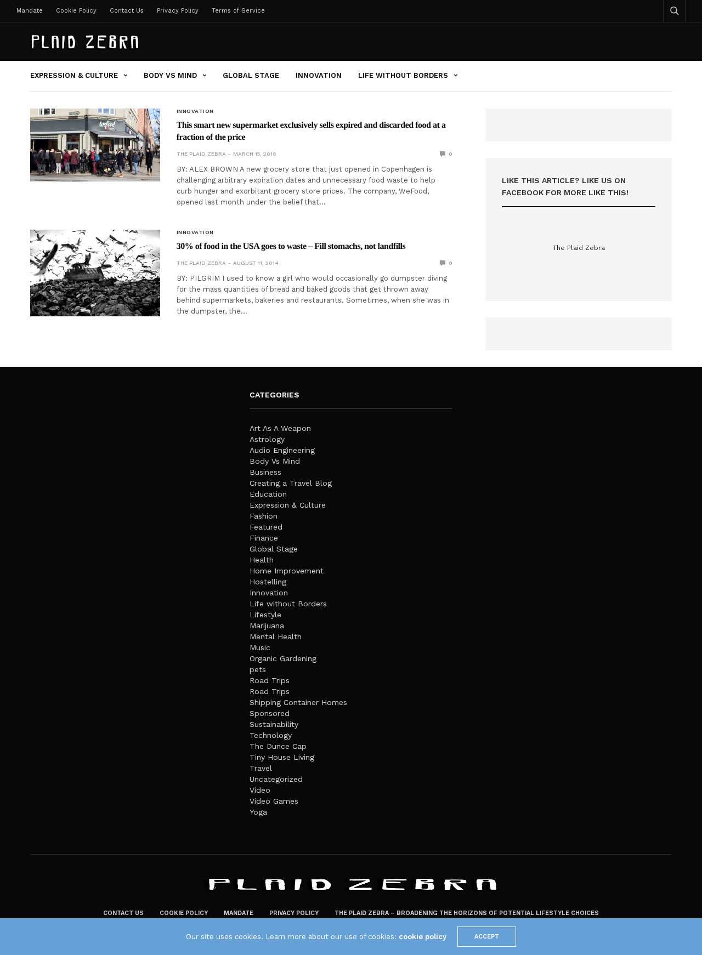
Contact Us (127, 10)
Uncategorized (276, 779)
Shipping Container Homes (298, 702)
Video (260, 790)
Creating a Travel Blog (291, 483)
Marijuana (267, 625)
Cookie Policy (76, 10)
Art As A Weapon (280, 428)
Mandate (29, 10)
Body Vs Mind (170, 75)
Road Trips (270, 680)
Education (268, 494)
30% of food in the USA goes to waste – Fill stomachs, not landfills (291, 246)
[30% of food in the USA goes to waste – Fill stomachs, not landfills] (95, 273)
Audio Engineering (282, 450)
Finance (264, 538)
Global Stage (251, 75)
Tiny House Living (282, 757)
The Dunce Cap (278, 746)
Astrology (267, 439)
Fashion (264, 516)
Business (265, 472)
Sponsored (270, 713)
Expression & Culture (74, 75)
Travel (261, 768)
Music (260, 647)
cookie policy (422, 937)
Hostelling (268, 581)
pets (258, 669)
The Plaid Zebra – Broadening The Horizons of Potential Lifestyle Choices (467, 913)
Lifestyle (265, 614)
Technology (271, 735)
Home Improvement (287, 571)
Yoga (258, 812)
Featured (266, 527)
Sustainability (274, 724)
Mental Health (276, 636)
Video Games (274, 801)
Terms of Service (238, 10)
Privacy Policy (178, 10)
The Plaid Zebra (201, 154)
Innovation (319, 75)
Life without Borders (403, 75)
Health (262, 560)
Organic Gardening (283, 658)
